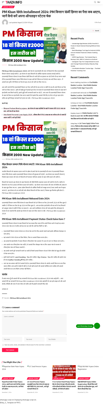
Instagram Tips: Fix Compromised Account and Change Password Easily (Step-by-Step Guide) (85, 64)
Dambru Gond (75, 113)
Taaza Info (13, 2)
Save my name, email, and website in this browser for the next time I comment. (28, 345)
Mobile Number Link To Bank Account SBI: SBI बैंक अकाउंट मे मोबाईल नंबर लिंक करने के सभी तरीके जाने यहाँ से (84, 116)
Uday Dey (74, 123)
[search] (95, 2)
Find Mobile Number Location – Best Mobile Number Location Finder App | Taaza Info (84, 85)
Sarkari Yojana (8, 7)
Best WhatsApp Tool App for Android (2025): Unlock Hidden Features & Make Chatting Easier (85, 53)
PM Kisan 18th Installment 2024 (20, 298)
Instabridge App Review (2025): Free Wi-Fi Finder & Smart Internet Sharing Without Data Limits (85, 46)
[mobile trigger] (3, 2)
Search (97, 30)
